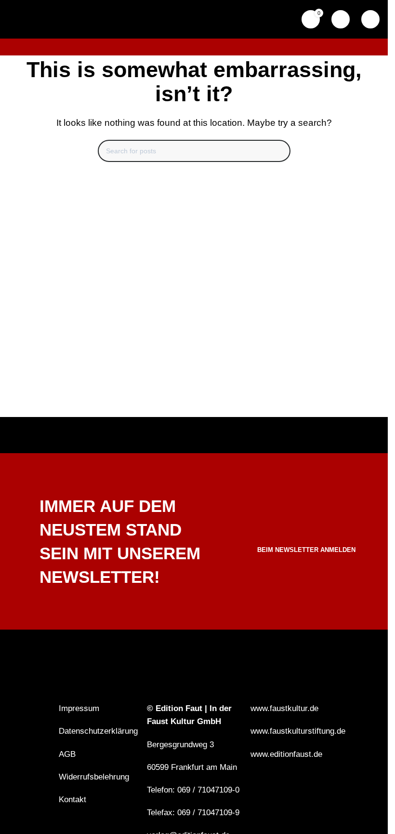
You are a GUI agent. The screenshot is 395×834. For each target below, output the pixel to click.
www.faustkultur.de (284, 708)
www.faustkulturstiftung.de (297, 731)
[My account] (341, 19)
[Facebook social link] (256, 785)
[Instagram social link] (269, 785)
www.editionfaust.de (286, 754)
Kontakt (72, 799)
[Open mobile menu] (370, 19)
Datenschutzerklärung (98, 731)
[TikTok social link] (281, 785)
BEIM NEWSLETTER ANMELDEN (306, 549)
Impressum (79, 708)
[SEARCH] (279, 151)
